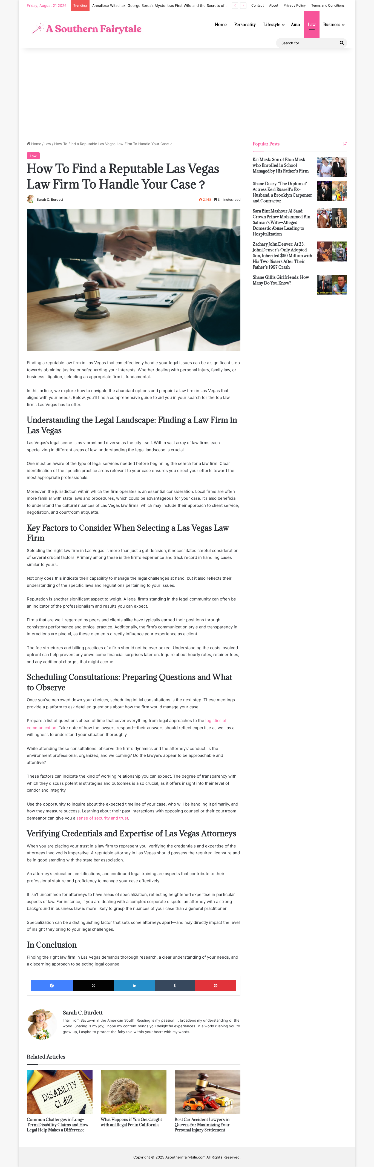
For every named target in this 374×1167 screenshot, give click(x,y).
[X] (93, 985)
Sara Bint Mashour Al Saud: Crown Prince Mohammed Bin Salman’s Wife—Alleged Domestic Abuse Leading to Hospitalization (281, 222)
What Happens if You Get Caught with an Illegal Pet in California (131, 1122)
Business (331, 24)
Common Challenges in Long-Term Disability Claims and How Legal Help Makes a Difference (57, 1124)
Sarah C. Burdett (50, 199)
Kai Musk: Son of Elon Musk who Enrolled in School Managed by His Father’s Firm (281, 165)
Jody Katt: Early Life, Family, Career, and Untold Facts (138, 5)
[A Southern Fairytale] (85, 29)
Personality (245, 24)
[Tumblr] (175, 985)
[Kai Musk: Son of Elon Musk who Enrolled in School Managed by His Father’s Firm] (332, 167)
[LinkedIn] (134, 985)
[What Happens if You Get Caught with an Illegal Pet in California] (133, 1092)
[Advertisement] (187, 94)
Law (312, 24)
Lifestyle (271, 24)
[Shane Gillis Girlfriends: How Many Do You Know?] (332, 285)
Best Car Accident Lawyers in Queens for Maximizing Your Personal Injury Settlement (202, 1124)
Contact (257, 5)
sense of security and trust (102, 818)
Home (221, 24)
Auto (295, 24)
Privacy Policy (295, 5)
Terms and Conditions (327, 5)
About (273, 5)
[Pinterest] (215, 985)
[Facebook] (52, 985)
